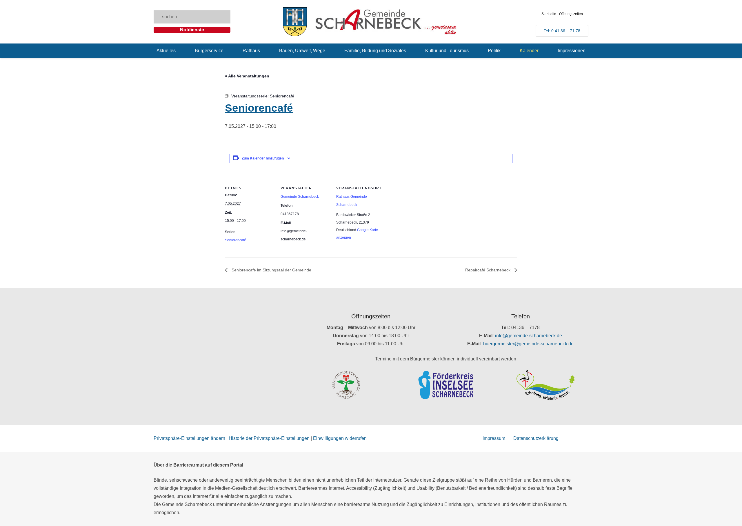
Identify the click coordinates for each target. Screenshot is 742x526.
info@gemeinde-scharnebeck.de (528, 335)
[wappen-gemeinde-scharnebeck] (295, 21)
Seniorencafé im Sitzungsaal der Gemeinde (270, 270)
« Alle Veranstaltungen (247, 76)
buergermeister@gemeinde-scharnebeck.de (528, 343)
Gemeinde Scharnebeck (300, 197)
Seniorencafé (235, 240)
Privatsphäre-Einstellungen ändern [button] (189, 438)
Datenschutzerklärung (536, 438)
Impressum (494, 438)
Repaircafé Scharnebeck (488, 270)
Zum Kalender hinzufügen (263, 158)
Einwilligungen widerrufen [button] (340, 438)
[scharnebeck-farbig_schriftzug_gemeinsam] (386, 21)
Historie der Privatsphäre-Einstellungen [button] (269, 438)
